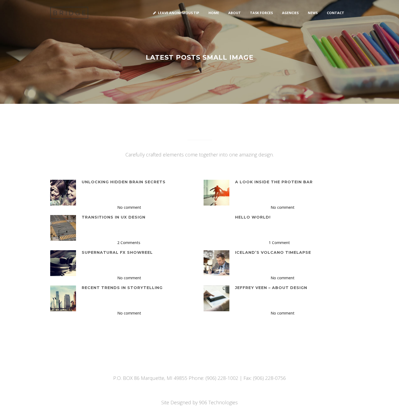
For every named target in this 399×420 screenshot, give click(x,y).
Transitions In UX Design (113, 217)
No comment (129, 207)
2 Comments (128, 242)
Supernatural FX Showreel (117, 252)
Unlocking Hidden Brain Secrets (124, 181)
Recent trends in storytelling (122, 287)
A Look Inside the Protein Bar (274, 181)
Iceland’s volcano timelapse (273, 252)
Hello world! (253, 217)
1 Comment (279, 242)
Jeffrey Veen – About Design (271, 287)
